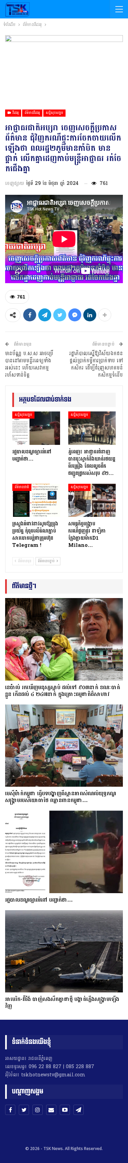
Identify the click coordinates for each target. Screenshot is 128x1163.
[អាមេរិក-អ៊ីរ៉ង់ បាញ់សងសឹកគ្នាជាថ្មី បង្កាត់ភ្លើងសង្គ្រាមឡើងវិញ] (64, 951)
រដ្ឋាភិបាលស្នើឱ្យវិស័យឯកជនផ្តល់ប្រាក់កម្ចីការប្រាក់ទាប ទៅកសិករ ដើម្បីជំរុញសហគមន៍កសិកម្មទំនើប (96, 364)
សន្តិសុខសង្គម (54, 113)
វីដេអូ (15, 113)
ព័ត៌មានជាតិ (22, 487)
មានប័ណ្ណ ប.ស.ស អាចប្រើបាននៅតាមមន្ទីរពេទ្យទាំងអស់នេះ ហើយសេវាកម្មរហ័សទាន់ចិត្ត (29, 364)
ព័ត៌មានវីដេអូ (32, 113)
